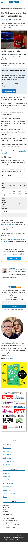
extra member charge (7, 224)
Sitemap (5, 497)
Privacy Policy (7, 487)
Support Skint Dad (14, 258)
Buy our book (7, 454)
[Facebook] (23, 269)
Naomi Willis (12, 268)
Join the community (9, 461)
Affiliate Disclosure (8, 483)
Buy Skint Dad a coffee (10, 465)
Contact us (6, 476)
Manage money (7, 451)
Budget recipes (7, 458)
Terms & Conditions (9, 493)
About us (6, 473)
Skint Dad (19, 269)
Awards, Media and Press (10, 480)
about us (10, 358)
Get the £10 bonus (9, 91)
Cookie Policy (7, 490)
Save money (7, 444)
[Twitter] (25, 269)
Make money (7, 448)
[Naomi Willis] (5, 273)
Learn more (11, 10)
